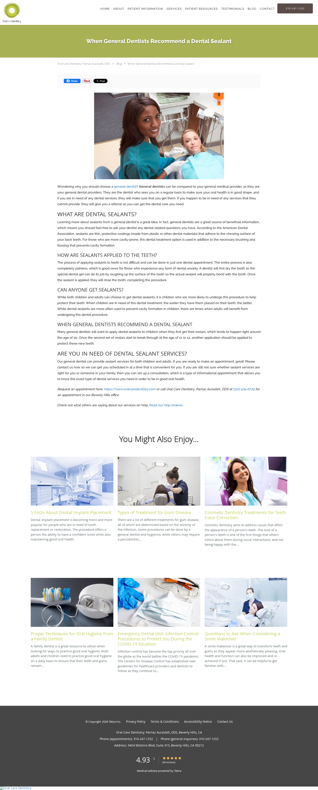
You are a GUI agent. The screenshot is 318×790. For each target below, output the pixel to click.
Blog (119, 64)
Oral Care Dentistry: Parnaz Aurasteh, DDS (83, 64)
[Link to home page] (11, 12)
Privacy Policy (135, 721)
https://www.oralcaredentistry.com (130, 389)
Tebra (177, 771)
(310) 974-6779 (244, 389)
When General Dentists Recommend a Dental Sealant (161, 64)
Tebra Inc (114, 722)
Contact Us (225, 721)
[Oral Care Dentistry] (159, 788)
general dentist (125, 187)
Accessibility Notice (198, 721)
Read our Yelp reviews (166, 405)
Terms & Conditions (165, 721)
